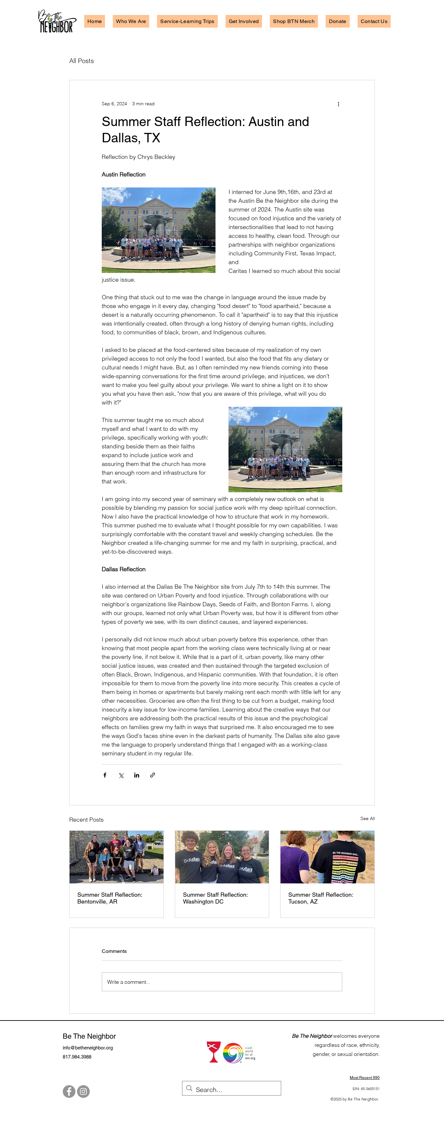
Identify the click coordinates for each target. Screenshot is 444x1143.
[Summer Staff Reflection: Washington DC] (222, 857)
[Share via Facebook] (105, 775)
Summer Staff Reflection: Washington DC (215, 898)
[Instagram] (83, 1091)
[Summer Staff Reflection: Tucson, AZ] (327, 857)
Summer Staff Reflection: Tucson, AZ (320, 898)
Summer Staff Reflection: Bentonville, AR (109, 898)
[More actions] (338, 104)
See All (367, 818)
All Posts (81, 61)
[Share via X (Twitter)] (121, 775)
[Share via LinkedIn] (137, 775)
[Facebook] (69, 1091)
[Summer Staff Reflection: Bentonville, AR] (116, 857)
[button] (131, 21)
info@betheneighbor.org (88, 1047)
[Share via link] (153, 775)
